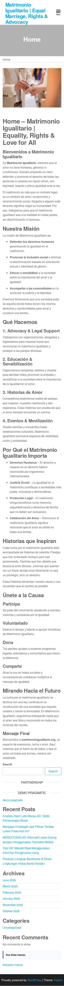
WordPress (34, 980)
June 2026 (9, 880)
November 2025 (13, 905)
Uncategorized (12, 927)
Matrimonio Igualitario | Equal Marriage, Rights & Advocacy (26, 13)
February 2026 (12, 892)
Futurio (58, 980)
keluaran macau (13, 965)
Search (7, 764)
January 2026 (11, 898)
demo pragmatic (13, 800)
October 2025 (11, 911)
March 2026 (10, 886)
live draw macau (15, 955)
